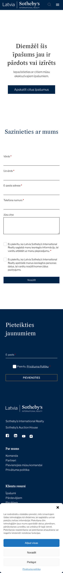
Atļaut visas (31, 542)
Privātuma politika (32, 569)
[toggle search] (50, 5)
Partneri (11, 460)
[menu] (58, 5)
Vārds (7, 156)
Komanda (12, 455)
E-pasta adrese (13, 185)
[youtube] (23, 437)
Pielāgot (31, 562)
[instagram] (31, 437)
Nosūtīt (31, 279)
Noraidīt (31, 552)
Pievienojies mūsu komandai (24, 465)
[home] (28, 405)
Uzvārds (9, 170)
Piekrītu (33, 366)
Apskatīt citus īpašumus (31, 89)
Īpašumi (11, 493)
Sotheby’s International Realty (25, 421)
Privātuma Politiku (38, 366)
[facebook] (8, 436)
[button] (57, 507)
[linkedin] (16, 436)
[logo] (21, 5)
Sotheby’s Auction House (22, 427)
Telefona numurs (14, 200)
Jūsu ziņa (9, 214)
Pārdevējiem (14, 498)
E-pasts (11, 354)
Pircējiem (12, 502)
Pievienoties (31, 377)
